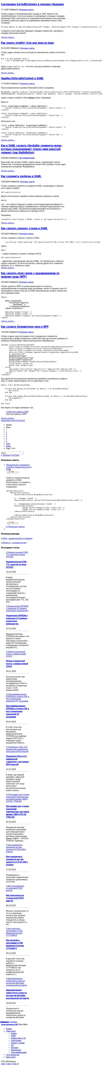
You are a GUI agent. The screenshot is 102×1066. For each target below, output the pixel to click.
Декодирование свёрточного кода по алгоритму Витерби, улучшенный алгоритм (17, 994)
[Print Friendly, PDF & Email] (13, 474)
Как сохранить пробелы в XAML (21, 176)
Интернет (15, 1047)
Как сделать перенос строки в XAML (24, 228)
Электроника (16, 1040)
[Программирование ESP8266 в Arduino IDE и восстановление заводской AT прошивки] (17, 701)
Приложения (16, 1050)
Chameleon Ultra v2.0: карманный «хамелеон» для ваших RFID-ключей (17, 760)
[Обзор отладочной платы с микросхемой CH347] (17, 656)
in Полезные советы (15, 527)
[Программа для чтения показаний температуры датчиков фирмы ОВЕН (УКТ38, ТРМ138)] (17, 801)
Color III (16, 1064)
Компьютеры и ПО (18, 1038)
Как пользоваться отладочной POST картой (15, 898)
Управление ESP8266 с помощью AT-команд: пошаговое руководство (17, 619)
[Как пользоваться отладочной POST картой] (17, 890)
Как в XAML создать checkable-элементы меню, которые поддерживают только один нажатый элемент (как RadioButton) (31, 149)
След (8, 444)
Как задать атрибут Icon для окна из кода (27, 42)
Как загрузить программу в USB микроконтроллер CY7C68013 (15, 944)
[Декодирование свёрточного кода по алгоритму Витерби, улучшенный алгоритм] (17, 985)
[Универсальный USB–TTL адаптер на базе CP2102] (17, 557)
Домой (8, 1029)
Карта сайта (11, 1057)
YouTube (15, 455)
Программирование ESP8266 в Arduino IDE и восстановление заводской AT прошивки (17, 711)
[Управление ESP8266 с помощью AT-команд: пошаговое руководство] (17, 611)
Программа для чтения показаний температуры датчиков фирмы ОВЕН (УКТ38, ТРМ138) (17, 812)
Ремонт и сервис (18, 1043)
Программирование (27, 158)
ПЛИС (13, 1036)
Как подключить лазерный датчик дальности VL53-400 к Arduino (17, 860)
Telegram (6, 455)
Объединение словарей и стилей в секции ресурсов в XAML (18, 467)
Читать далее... (8, 37)
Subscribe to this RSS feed (13, 420)
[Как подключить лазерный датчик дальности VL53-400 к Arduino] (17, 852)
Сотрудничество (12, 1055)
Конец (8, 446)
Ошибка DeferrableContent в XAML (22, 78)
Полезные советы (26, 9)
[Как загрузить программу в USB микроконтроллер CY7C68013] (17, 935)
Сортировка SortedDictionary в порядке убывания (32, 4)
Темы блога (11, 1031)
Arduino (14, 1033)
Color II (9, 1064)
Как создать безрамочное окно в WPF (25, 326)
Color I (3, 1064)
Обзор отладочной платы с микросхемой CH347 (17, 664)
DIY (12, 1045)
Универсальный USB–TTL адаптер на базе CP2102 (16, 564)
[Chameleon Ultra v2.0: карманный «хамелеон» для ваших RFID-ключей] (17, 751)
